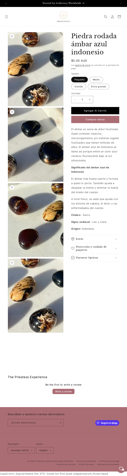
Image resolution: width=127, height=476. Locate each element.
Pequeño (79, 79)
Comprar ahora (95, 119)
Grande (78, 86)
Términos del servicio (66, 464)
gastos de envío (83, 65)
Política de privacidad (109, 461)
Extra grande (98, 86)
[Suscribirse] (60, 422)
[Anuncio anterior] (6, 3)
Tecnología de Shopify (63, 461)
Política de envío (86, 464)
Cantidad (75, 93)
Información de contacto (108, 464)
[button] (6, 16)
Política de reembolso (86, 461)
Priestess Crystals (44, 461)
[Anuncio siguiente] (121, 3)
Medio (96, 79)
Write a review (63, 391)
